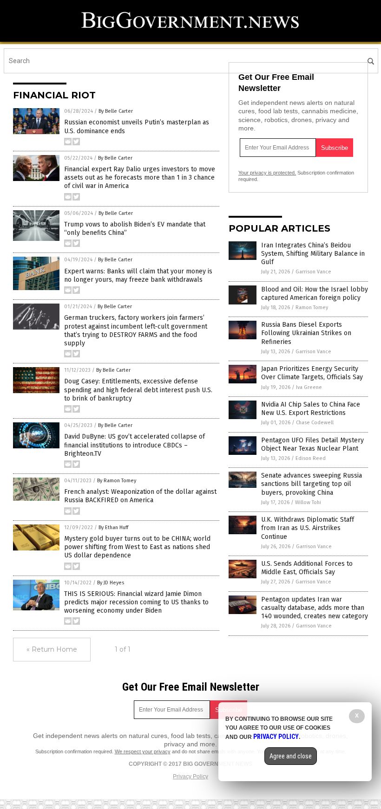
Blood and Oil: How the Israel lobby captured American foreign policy (314, 293)
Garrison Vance (313, 272)
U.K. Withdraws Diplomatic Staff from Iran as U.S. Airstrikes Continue (307, 528)
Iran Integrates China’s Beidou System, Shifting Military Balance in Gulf (313, 253)
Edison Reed (311, 458)
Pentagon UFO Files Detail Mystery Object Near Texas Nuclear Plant (312, 444)
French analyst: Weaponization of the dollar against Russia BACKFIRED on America (140, 496)
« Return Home (51, 649)
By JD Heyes (110, 583)
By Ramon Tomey (116, 481)
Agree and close (290, 756)
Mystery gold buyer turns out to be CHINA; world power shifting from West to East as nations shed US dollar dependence (137, 547)
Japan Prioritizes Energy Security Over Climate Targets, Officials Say (312, 373)
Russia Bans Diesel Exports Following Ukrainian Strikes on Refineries (306, 333)
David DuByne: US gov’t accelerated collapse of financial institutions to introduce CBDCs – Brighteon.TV (134, 445)
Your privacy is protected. (267, 172)
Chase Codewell (315, 423)
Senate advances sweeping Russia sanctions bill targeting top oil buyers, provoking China (311, 484)
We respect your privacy (143, 751)
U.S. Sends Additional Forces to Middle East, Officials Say (307, 568)
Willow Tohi (308, 502)
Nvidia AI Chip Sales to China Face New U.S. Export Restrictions (310, 409)
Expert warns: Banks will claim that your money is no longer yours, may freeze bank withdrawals (138, 275)
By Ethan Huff (113, 527)
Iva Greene (309, 387)
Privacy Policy (190, 776)
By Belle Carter (116, 111)
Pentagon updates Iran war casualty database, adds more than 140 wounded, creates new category (314, 607)
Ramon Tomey (312, 307)
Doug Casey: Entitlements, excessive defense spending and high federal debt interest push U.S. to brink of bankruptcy (138, 389)
